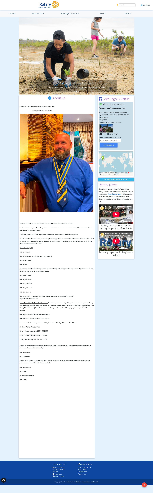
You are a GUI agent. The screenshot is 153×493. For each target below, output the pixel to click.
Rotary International (84, 467)
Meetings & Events (69, 13)
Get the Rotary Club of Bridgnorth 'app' (116, 179)
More (127, 13)
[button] (27, 55)
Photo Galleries (59, 467)
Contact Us (58, 474)
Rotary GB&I (82, 469)
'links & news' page (114, 194)
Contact (12, 13)
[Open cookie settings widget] (3, 480)
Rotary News (82, 474)
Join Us (102, 13)
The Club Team (60, 469)
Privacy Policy (59, 476)
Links (56, 472)
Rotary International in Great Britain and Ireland (82, 482)
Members (146, 5)
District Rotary (82, 472)
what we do (37, 13)
